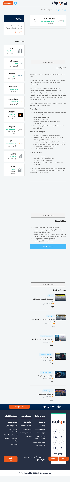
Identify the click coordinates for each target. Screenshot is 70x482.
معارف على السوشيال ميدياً (11, 439)
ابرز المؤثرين (14, 444)
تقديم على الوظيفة (48, 246)
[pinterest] (61, 448)
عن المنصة (42, 422)
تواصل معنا (42, 425)
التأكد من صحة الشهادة (13, 430)
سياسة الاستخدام (40, 429)
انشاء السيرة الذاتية (25, 433)
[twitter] (55, 431)
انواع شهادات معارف (11, 425)
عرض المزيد (18, 32)
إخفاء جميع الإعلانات (48, 62)
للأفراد (53, 458)
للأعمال (63, 458)
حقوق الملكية (41, 433)
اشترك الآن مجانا (19, 406)
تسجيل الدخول (8, 3)
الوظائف (57, 9)
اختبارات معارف (27, 429)
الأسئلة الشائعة (40, 446)
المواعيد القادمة (13, 422)
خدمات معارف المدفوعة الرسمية (40, 437)
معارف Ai (28, 436)
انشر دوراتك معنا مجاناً (11, 435)
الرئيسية (64, 9)
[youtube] (55, 437)
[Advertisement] (48, 46)
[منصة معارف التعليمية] (57, 3)
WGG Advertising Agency (48, 21)
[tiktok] (61, 442)
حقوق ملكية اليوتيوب (38, 442)
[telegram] (55, 448)
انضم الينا (10, 459)
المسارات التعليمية (26, 425)
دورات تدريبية (27, 422)
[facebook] (61, 431)
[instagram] (55, 442)
